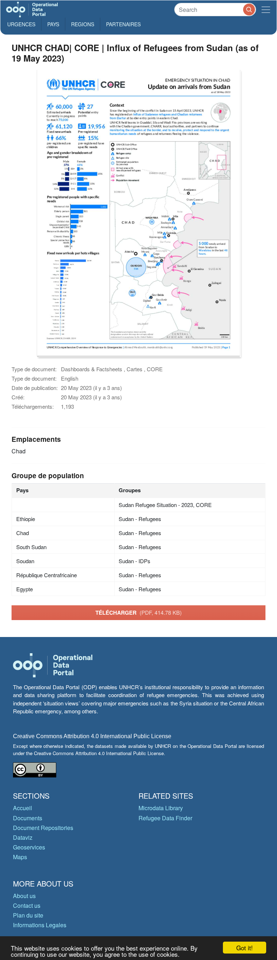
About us (24, 896)
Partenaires (123, 24)
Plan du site (28, 915)
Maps (20, 857)
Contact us (26, 905)
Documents (27, 818)
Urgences (21, 24)
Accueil (22, 808)
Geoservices (29, 847)
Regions (82, 24)
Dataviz (22, 837)
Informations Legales (39, 925)
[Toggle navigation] (266, 9)
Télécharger (138, 612)
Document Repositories (43, 828)
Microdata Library (160, 808)
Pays (53, 24)
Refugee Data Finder (165, 818)
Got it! (244, 947)
